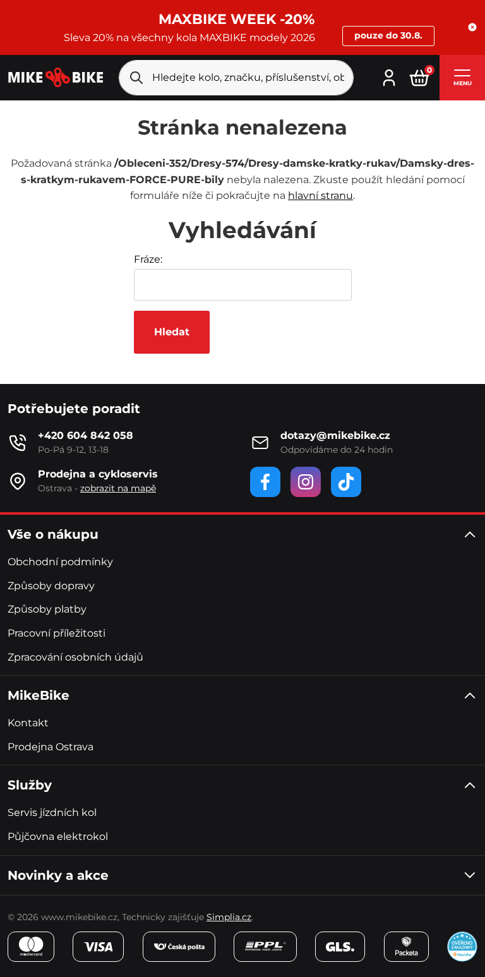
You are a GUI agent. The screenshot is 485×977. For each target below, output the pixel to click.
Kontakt (28, 723)
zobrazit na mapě (118, 488)
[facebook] (265, 482)
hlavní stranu (320, 195)
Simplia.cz (229, 917)
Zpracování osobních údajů (75, 657)
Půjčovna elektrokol (58, 836)
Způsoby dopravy (51, 586)
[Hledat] (136, 77)
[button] (472, 27)
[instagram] (305, 482)
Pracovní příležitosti (56, 633)
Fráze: (148, 259)
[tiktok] (346, 482)
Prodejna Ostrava (50, 747)
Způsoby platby (47, 609)
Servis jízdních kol (52, 812)
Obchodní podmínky (60, 562)
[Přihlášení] (389, 76)
